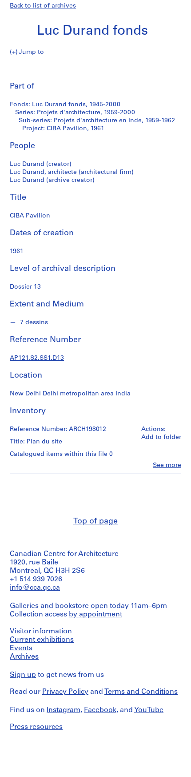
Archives (24, 656)
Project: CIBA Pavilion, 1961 (63, 128)
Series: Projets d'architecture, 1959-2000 (75, 112)
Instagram (63, 710)
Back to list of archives (43, 6)
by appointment (95, 614)
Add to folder (161, 437)
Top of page (95, 522)
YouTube (148, 710)
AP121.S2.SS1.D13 (37, 358)
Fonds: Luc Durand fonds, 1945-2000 (65, 104)
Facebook (100, 710)
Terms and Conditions (141, 692)
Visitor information (41, 631)
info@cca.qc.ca (35, 588)
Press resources (36, 727)
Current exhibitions (42, 640)
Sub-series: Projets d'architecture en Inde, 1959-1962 (97, 120)
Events (21, 648)
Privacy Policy (65, 692)
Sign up (23, 675)
